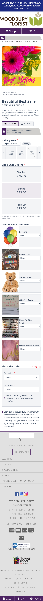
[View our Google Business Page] (21, 495)
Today (26, 144)
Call (8, 598)
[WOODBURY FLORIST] (21, 25)
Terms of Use (21, 591)
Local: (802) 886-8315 (21, 513)
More (5, 118)
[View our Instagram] (26, 495)
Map (22, 598)
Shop (12, 31)
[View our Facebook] (17, 495)
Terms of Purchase (29, 587)
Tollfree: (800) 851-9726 (21, 518)
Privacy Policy (11, 587)
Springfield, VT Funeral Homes (14, 570)
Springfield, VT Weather (16, 579)
